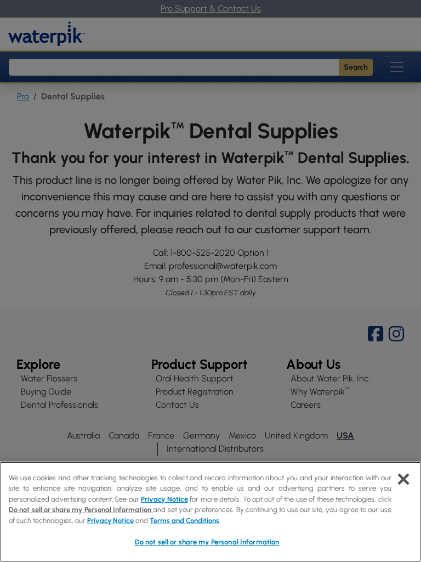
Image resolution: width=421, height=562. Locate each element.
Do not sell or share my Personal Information (207, 542)
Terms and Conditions (184, 520)
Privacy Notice (164, 499)
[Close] (403, 479)
